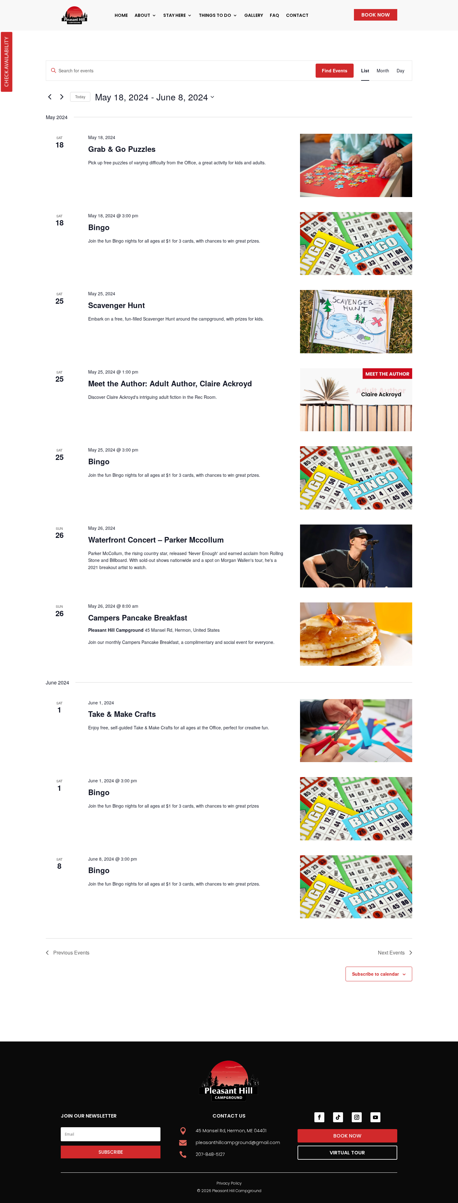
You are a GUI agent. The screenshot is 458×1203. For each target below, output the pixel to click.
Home (121, 15)
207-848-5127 (210, 1154)
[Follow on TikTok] (338, 1117)
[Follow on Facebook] (319, 1117)
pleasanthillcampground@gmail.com (238, 1142)
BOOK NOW (375, 14)
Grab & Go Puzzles (121, 148)
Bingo (99, 227)
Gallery (253, 15)
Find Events (334, 70)
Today (80, 96)
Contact (297, 15)
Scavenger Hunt (116, 305)
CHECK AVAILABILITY (6, 62)
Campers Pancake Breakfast (137, 617)
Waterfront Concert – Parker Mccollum (156, 539)
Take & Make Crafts (122, 713)
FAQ (274, 15)
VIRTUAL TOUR (347, 1152)
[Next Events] (61, 97)
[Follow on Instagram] (357, 1117)
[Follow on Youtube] (375, 1117)
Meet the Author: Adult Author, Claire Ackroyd (170, 383)
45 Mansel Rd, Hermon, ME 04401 (231, 1131)
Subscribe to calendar (375, 974)
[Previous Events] (49, 97)
